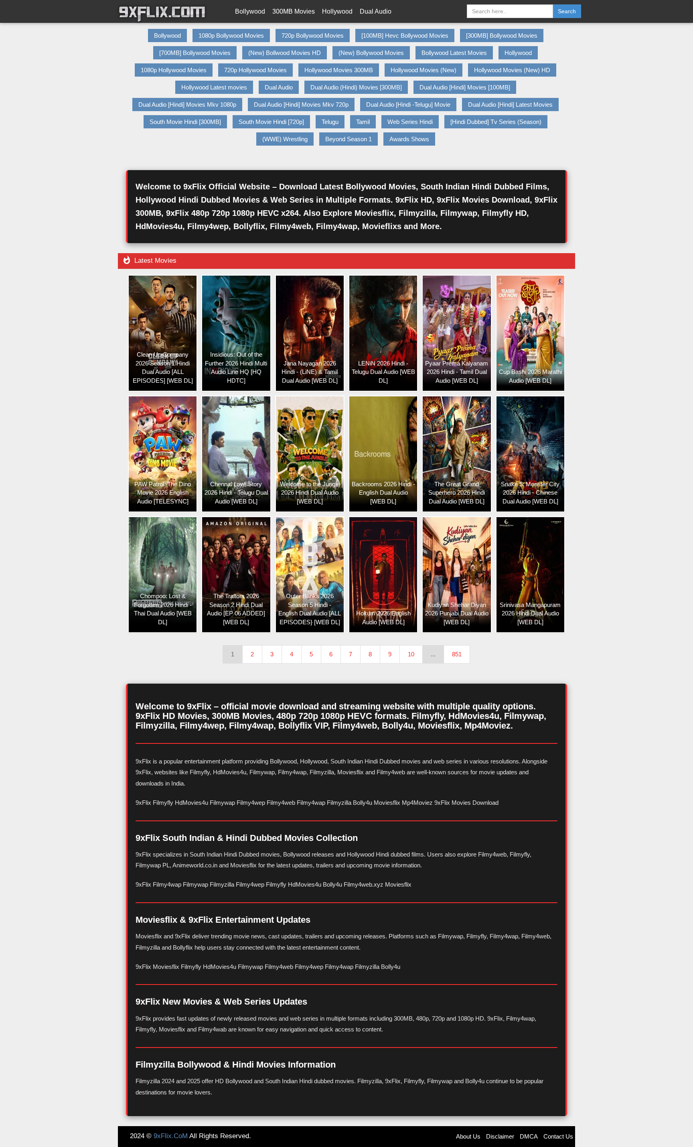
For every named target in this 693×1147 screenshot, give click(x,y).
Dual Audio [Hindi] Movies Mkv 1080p (187, 104)
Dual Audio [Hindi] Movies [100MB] (464, 87)
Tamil (363, 121)
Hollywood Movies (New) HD (512, 70)
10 (411, 654)
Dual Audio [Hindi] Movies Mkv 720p (301, 104)
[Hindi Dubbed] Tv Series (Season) (495, 121)
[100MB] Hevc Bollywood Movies (404, 35)
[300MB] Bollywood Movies (501, 35)
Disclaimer (500, 1136)
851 (457, 654)
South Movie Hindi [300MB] (185, 121)
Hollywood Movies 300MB (338, 70)
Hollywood (337, 11)
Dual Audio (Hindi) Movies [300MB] (356, 87)
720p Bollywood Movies (313, 35)
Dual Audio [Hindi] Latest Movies (510, 104)
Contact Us (558, 1136)
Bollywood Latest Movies (454, 52)
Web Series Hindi (410, 121)
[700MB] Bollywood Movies (195, 52)
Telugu (330, 121)
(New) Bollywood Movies (371, 52)
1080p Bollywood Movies (231, 35)
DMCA (529, 1136)
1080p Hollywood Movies (174, 70)
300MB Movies (293, 11)
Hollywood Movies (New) (423, 70)
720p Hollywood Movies (255, 70)
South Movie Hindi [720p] (271, 121)
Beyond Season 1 (348, 139)
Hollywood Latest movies (214, 87)
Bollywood (250, 11)
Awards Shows (409, 139)
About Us (468, 1136)
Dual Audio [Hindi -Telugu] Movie (408, 104)
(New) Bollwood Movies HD (284, 52)
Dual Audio (375, 11)
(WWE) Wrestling (285, 139)
